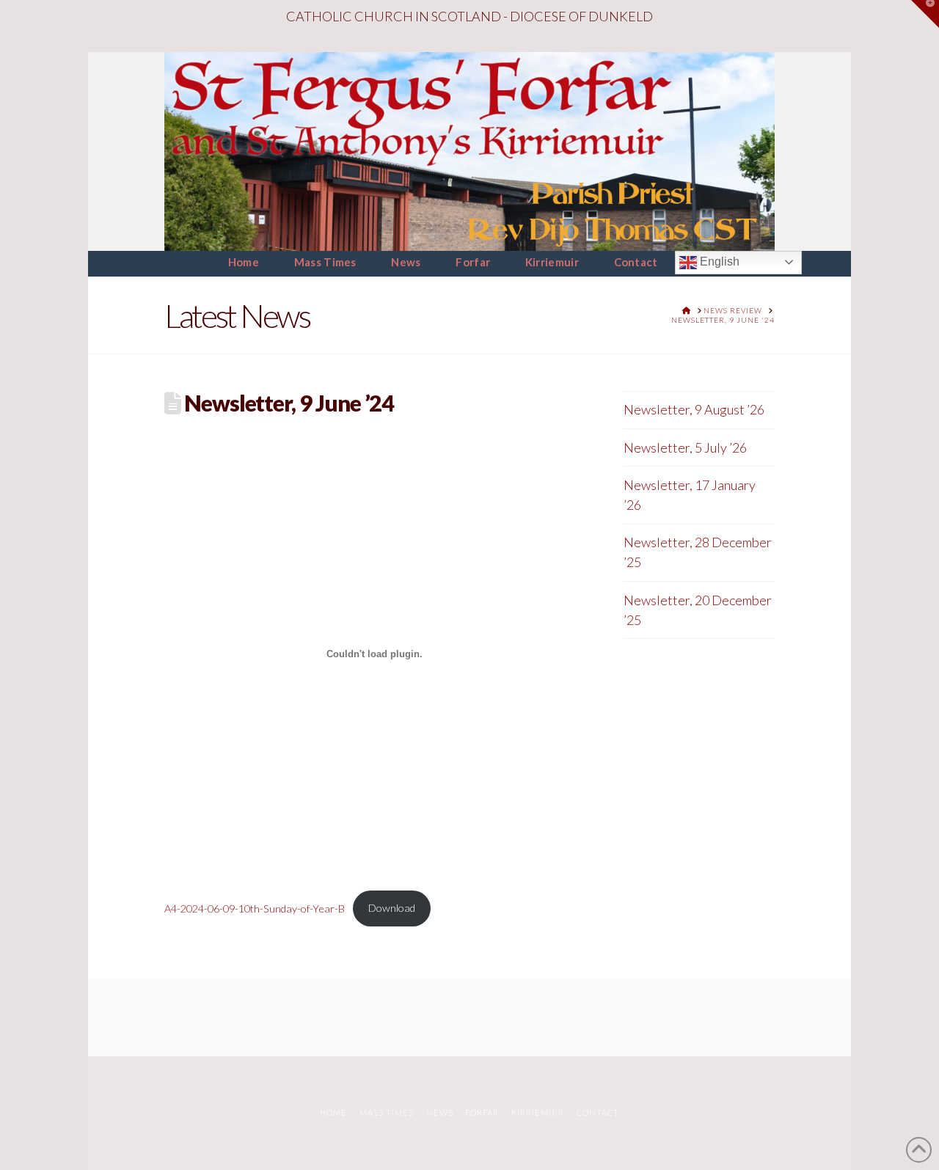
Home (333, 1112)
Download (391, 908)
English (718, 261)
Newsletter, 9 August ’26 (694, 409)
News (439, 1112)
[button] (925, 14)
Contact (598, 1112)
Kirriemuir (537, 1112)
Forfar (482, 1112)
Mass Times (386, 1112)
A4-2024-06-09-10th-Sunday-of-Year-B (254, 908)
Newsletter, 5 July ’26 (685, 447)
